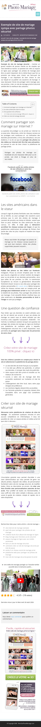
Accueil (3, 38)
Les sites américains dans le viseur (14, 109)
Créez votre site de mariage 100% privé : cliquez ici (20, 114)
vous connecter (16, 617)
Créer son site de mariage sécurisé (14, 116)
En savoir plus (22, 286)
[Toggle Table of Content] (31, 104)
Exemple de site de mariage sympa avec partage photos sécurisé (18, 39)
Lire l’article (31, 196)
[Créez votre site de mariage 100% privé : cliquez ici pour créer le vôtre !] (20, 669)
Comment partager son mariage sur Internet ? (18, 107)
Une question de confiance (12, 112)
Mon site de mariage (12, 38)
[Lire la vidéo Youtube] (20, 581)
